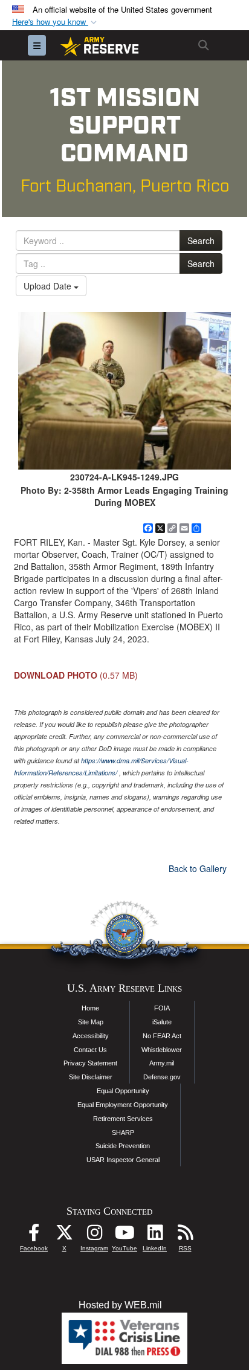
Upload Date (49, 286)
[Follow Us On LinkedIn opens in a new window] (155, 1235)
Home (90, 1008)
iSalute (162, 1022)
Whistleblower (161, 1049)
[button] (55, 22)
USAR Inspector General (123, 1159)
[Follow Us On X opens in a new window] (64, 1235)
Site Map (90, 1022)
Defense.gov (162, 1077)
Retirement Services (123, 1118)
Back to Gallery (198, 868)
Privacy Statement (90, 1063)
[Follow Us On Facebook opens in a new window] (34, 1235)
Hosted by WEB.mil (120, 1305)
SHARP (123, 1132)
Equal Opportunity (123, 1090)
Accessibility (91, 1035)
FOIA (162, 1008)
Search (201, 240)
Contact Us (90, 1049)
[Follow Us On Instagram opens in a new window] (94, 1235)
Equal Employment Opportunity (122, 1104)
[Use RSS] (185, 1235)
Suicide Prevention (122, 1145)
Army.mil (161, 1063)
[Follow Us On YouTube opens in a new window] (124, 1235)
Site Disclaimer (90, 1077)
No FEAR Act (162, 1035)
